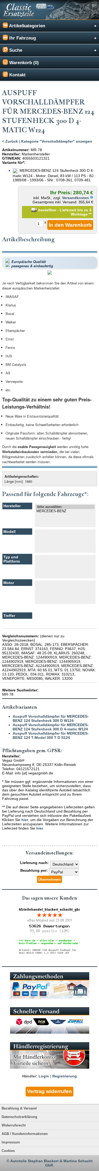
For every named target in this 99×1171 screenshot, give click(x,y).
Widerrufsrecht (14, 1125)
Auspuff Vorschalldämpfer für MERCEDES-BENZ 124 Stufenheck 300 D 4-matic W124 (51, 727)
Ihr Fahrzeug (22, 38)
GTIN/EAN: (11, 158)
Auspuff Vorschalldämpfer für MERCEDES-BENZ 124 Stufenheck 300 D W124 (51, 718)
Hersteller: (11, 154)
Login (44, 1076)
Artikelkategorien (26, 25)
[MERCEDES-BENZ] (65, 511)
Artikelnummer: (16, 150)
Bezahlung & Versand (19, 1108)
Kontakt (17, 74)
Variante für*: (13, 162)
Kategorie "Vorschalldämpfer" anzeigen (56, 141)
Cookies (8, 1151)
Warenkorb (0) (23, 62)
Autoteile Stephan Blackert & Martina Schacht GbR (51, 1163)
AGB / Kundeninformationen (25, 1134)
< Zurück (10, 141)
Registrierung (64, 1076)
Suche (15, 50)
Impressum (11, 1142)
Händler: (29, 1076)
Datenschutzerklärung (19, 1117)
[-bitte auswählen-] (65, 507)
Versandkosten (76, 198)
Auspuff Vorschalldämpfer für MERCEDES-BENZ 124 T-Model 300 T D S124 (51, 735)
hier (24, 820)
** (90, 214)
